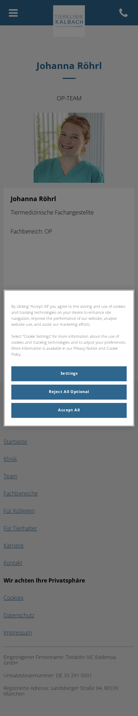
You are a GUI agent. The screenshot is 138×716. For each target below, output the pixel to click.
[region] (69, 358)
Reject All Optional (69, 391)
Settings (69, 373)
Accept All (69, 409)
